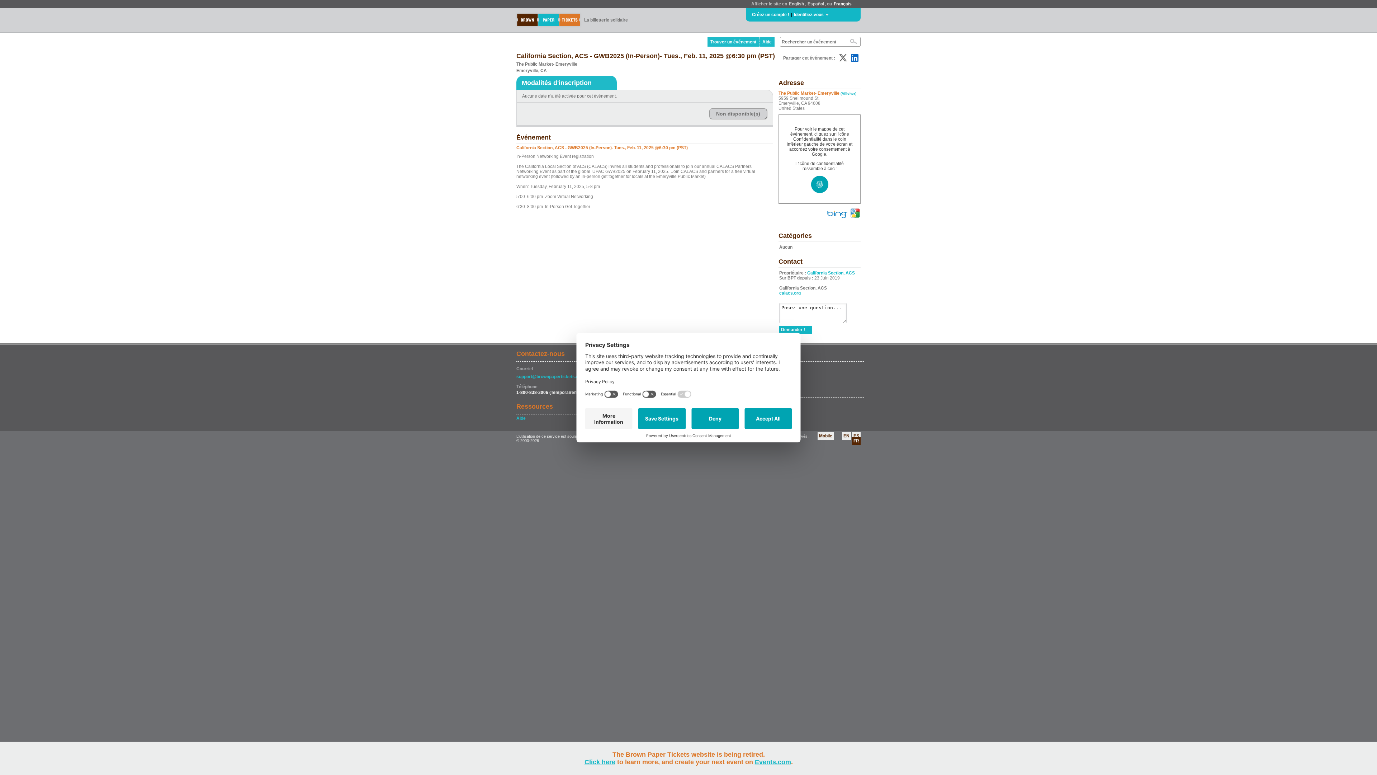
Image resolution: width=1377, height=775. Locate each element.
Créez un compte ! (770, 14)
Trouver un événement (733, 41)
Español (816, 3)
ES (856, 435)
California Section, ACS (831, 273)
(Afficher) (848, 93)
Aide (767, 41)
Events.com (773, 762)
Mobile (825, 435)
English (796, 3)
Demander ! (793, 329)
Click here (600, 762)
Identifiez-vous (809, 14)
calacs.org (790, 293)
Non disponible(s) (738, 114)
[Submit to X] (843, 58)
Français (843, 3)
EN (846, 435)
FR (856, 440)
